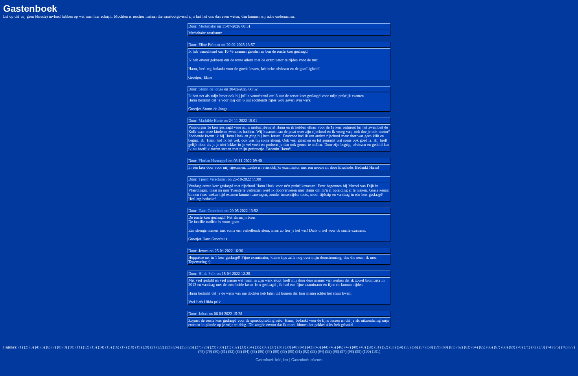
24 (176, 347)
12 (86, 347)
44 (325, 347)
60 (445, 347)
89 (283, 351)
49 (362, 347)
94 (321, 351)
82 (231, 351)
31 (228, 347)
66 (489, 347)
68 (504, 347)
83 (239, 351)
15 (108, 347)
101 (376, 351)
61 (452, 347)
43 (318, 347)
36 (265, 347)
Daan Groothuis (211, 210)
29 (213, 347)
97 (343, 351)
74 (549, 347)
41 (303, 347)
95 (328, 351)
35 (258, 347)
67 (497, 347)
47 (348, 347)
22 (161, 347)
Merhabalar (207, 26)
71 (527, 347)
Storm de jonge (211, 89)
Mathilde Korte (211, 120)
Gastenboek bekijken (272, 360)
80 (216, 351)
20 (146, 347)
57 (422, 347)
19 (138, 347)
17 (123, 347)
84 (246, 351)
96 (336, 351)
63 (467, 347)
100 (367, 351)
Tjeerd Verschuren (212, 179)
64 (475, 347)
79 (209, 351)
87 (269, 351)
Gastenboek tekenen (306, 360)
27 (198, 347)
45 (333, 347)
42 (310, 347)
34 (250, 347)
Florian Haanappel (213, 161)
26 (191, 347)
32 (235, 347)
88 (276, 351)
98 (351, 351)
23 (168, 347)
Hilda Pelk (207, 273)
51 (377, 347)
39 (288, 347)
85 (254, 351)
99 (358, 351)
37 (273, 347)
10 (71, 347)
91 (298, 351)
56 (415, 347)
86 (261, 351)
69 (512, 347)
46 (340, 347)
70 (519, 347)
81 (224, 351)
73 (542, 347)
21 (153, 347)
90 (291, 351)
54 (400, 347)
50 (370, 347)
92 (306, 351)
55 (407, 347)
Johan (203, 313)
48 (355, 347)
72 (534, 347)
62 (460, 347)
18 (131, 347)
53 (392, 347)
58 (430, 347)
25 (183, 347)
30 (221, 347)
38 (280, 347)
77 (572, 347)
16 (116, 347)
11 (79, 347)
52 (385, 347)
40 (295, 347)
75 (557, 347)
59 (437, 347)
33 (243, 347)
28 (206, 347)
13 (94, 347)
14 (101, 347)
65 (482, 347)
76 (564, 347)
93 (313, 351)
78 (201, 351)
